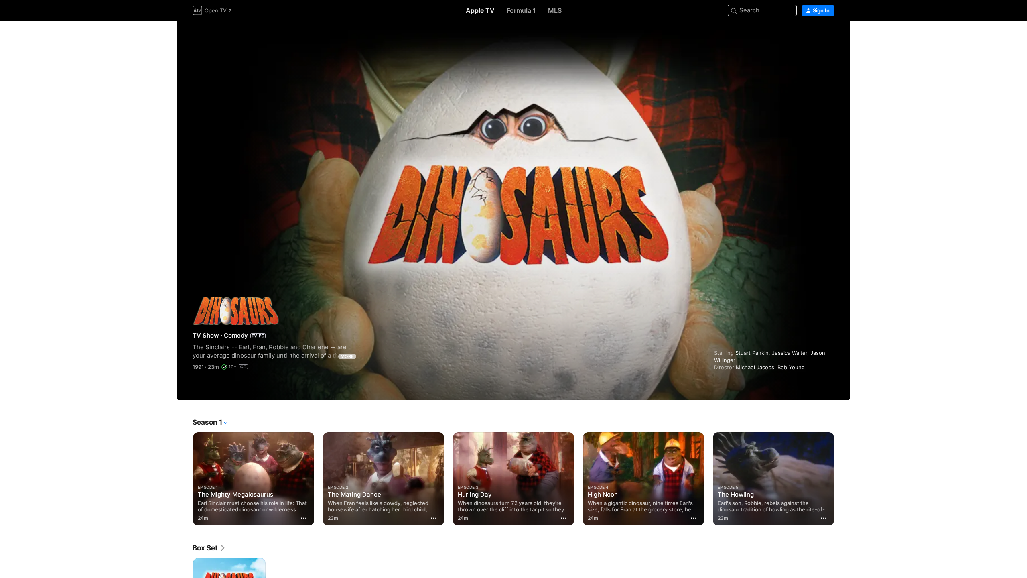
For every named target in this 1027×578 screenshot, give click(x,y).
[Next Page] (842, 479)
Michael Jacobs (755, 367)
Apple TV (480, 10)
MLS (555, 10)
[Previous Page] (184, 479)
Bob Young (791, 367)
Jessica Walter (789, 353)
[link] (209, 547)
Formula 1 (521, 10)
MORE (347, 356)
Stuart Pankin (752, 353)
